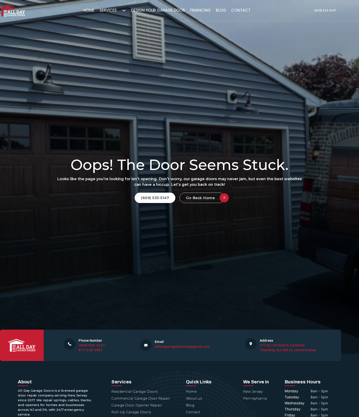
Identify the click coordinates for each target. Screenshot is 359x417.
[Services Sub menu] (126, 10)
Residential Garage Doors (134, 392)
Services (108, 10)
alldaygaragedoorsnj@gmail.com (182, 346)
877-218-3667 (91, 350)
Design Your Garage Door (158, 10)
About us (194, 398)
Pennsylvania (255, 398)
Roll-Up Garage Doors (131, 412)
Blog (221, 10)
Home (89, 10)
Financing (200, 10)
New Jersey (253, 392)
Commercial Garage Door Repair (140, 398)
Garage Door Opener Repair (136, 405)
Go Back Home (200, 198)
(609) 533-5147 (325, 10)
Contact (241, 10)
